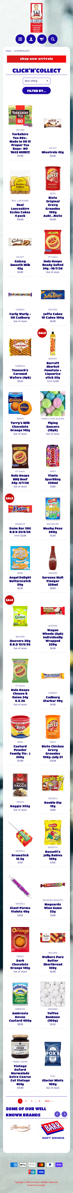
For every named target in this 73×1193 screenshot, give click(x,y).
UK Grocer (35, 1182)
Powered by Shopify (36, 1185)
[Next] (64, 1114)
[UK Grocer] (36, 18)
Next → (49, 1101)
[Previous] (57, 1114)
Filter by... (36, 91)
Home (8, 50)
